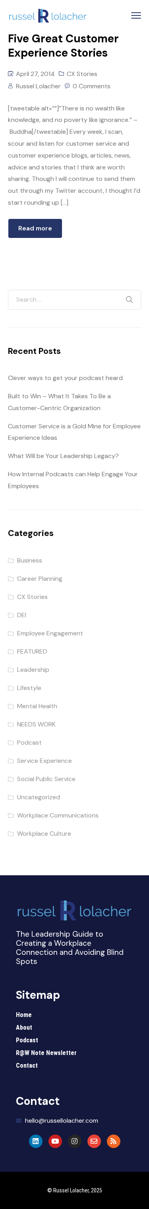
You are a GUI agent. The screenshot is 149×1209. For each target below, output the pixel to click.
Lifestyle (29, 688)
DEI (21, 615)
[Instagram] (74, 1141)
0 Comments (91, 86)
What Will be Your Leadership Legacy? (63, 456)
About (24, 1027)
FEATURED (32, 651)
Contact (27, 1065)
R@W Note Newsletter (46, 1053)
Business (29, 560)
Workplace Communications (58, 815)
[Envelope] (94, 1141)
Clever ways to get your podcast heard (65, 378)
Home (24, 1015)
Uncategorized (38, 797)
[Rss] (113, 1141)
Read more (35, 228)
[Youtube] (55, 1141)
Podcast (29, 742)
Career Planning (39, 578)
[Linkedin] (36, 1141)
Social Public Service (46, 779)
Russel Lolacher (38, 86)
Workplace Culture (44, 833)
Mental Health (37, 706)
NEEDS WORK (36, 724)
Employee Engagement (50, 633)
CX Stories (82, 74)
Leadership (33, 669)
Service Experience (44, 761)
